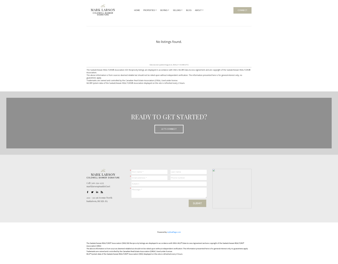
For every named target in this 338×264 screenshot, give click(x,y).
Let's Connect (169, 129)
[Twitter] (93, 192)
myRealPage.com (174, 232)
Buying (163, 10)
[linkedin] (98, 192)
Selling (177, 10)
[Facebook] (88, 192)
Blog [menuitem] (188, 10)
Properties (149, 10)
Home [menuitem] (137, 10)
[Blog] (102, 192)
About (198, 10)
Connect (242, 10)
